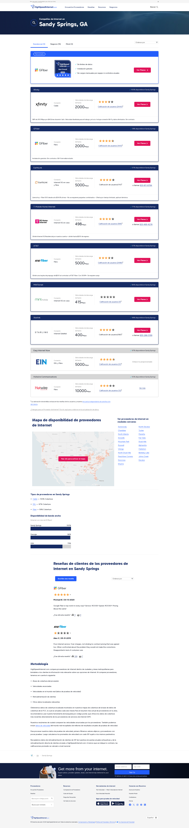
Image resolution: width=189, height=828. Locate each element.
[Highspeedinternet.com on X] (134, 805)
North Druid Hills (124, 453)
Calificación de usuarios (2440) (110, 107)
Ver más (142, 388)
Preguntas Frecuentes (69, 797)
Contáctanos (132, 797)
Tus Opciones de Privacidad (126, 822)
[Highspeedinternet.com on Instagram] (137, 805)
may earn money (37, 1)
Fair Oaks (142, 438)
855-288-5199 (146, 335)
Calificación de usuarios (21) (110, 364)
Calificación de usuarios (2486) (110, 263)
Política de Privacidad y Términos (105, 822)
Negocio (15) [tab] (55, 44)
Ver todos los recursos (69, 801)
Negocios (113, 7)
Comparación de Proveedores (71, 790)
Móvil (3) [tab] (69, 44)
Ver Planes (140, 70)
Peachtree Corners (125, 456)
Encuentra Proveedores (74, 7)
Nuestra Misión (133, 793)
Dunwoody (122, 427)
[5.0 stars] (112, 102)
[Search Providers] (51, 798)
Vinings (121, 449)
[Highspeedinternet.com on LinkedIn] (145, 805)
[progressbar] (51, 528)
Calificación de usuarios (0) (110, 302)
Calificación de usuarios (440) (110, 146)
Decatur (142, 460)
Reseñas (91, 7)
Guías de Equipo (68, 793)
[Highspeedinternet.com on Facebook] (130, 805)
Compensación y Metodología (86, 822)
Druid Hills (142, 442)
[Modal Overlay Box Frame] (94, 770)
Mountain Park (123, 442)
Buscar (153, 7)
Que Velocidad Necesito (103, 793)
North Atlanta (123, 434)
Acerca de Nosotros (134, 790)
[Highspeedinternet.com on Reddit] (141, 805)
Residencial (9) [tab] (39, 44)
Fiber (35, 509)
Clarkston (142, 449)
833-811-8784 (146, 185)
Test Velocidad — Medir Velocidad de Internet (109, 790)
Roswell (121, 445)
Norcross (121, 460)
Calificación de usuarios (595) (110, 224)
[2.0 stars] (102, 102)
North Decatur (144, 427)
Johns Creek (143, 456)
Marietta (142, 434)
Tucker (141, 430)
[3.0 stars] (106, 102)
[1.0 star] (99, 102)
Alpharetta (143, 445)
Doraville (121, 438)
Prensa (131, 801)
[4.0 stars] (109, 102)
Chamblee (122, 430)
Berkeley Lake (144, 453)
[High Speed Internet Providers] (44, 7)
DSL (34, 504)
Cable (35, 499)
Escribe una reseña (66, 579)
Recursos (102, 7)
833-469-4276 (146, 224)
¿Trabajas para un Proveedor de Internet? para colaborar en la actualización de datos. (65, 410)
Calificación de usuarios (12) (110, 390)
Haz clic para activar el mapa (73, 459)
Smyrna (121, 464)
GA (38, 756)
